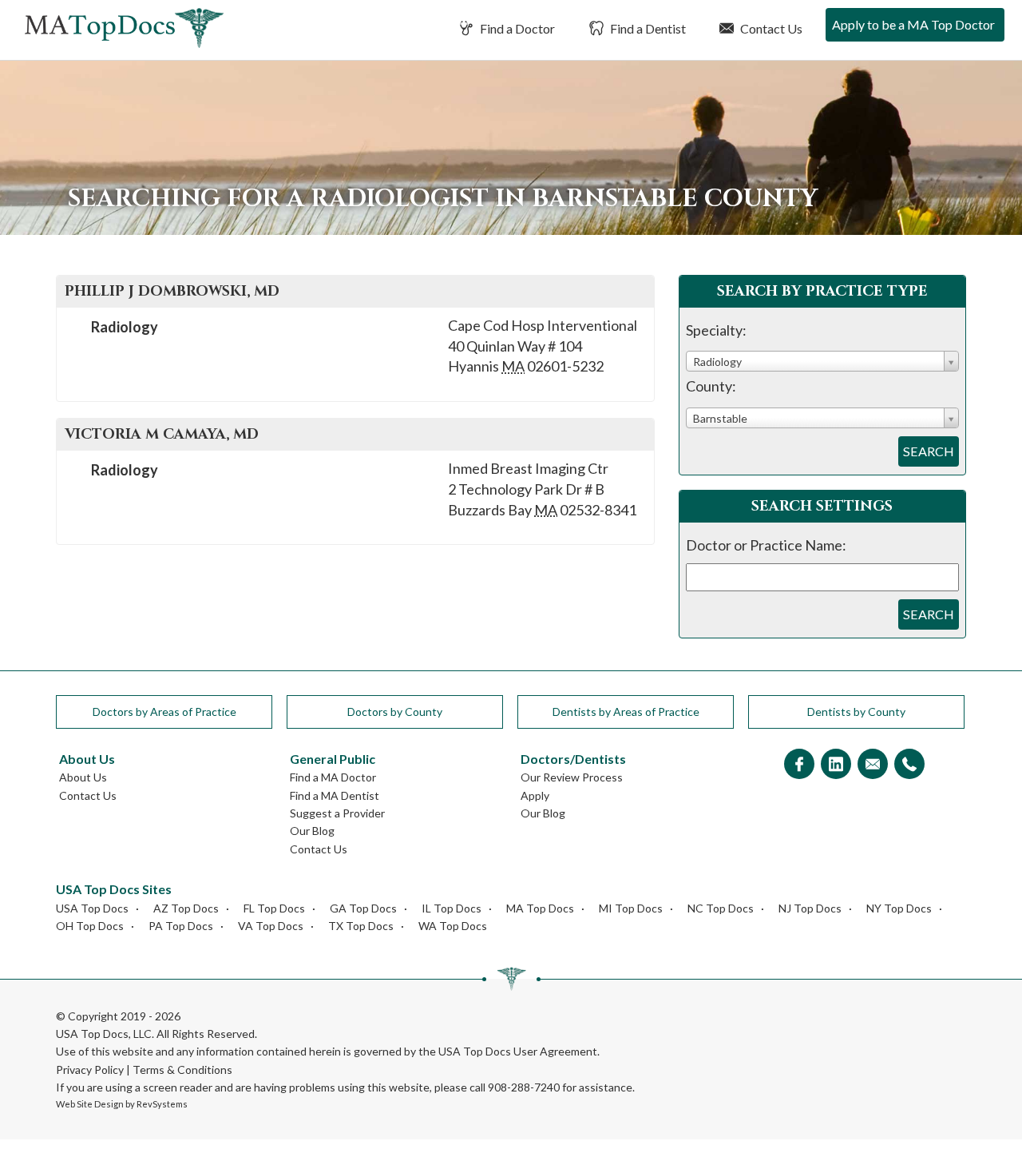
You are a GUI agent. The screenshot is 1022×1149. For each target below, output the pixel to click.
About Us (83, 777)
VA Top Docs (270, 925)
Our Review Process (572, 777)
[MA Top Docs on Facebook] (799, 765)
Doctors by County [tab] (394, 711)
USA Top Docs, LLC (104, 1033)
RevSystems (162, 1104)
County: (711, 386)
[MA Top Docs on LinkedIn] (836, 765)
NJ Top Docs (810, 908)
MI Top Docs (631, 908)
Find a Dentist (647, 28)
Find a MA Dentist (334, 795)
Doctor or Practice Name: (766, 545)
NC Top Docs (720, 908)
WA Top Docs (452, 925)
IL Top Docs (451, 908)
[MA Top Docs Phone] (909, 765)
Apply (535, 795)
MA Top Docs (540, 908)
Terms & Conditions (182, 1069)
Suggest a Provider (337, 813)
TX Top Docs (361, 925)
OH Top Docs (90, 925)
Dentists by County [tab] (856, 711)
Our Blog (312, 830)
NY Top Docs (899, 908)
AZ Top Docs (186, 908)
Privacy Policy (90, 1069)
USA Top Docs (92, 908)
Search (928, 451)
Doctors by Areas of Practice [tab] (164, 711)
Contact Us (770, 28)
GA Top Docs (363, 908)
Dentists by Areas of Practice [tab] (626, 711)
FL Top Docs (274, 908)
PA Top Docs (181, 925)
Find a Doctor (516, 28)
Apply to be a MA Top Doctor (913, 24)
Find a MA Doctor (333, 777)
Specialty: (716, 330)
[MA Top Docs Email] (873, 765)
